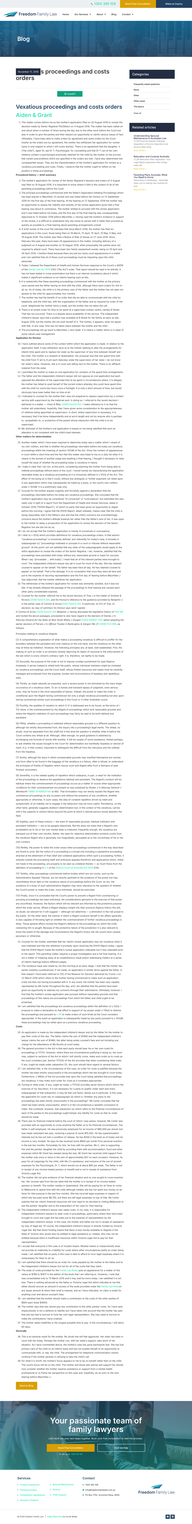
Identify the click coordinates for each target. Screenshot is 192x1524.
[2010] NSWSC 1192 (92, 619)
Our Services (81, 14)
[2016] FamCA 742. (72, 404)
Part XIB (119, 611)
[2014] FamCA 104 (46, 611)
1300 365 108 (76, 1454)
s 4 (46, 867)
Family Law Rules (69, 1270)
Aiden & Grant (34, 115)
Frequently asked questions (147, 84)
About (100, 14)
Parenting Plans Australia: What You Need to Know (150, 176)
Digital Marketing (54, 1516)
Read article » (140, 150)
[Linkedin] (172, 1517)
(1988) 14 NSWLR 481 (39, 791)
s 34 (59, 1014)
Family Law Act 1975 (39, 269)
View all (137, 113)
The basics (139, 106)
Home (66, 14)
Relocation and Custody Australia (151, 156)
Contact (126, 14)
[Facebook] (168, 1517)
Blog (113, 14)
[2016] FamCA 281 (40, 599)
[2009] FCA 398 (107, 624)
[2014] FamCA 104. (71, 603)
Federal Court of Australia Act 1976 (74, 867)
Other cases (139, 101)
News (136, 90)
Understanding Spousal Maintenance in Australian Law (150, 137)
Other (136, 95)
